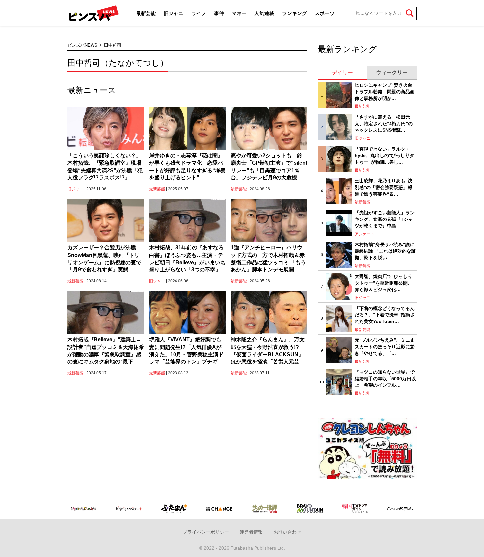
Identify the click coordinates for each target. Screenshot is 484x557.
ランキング (294, 13)
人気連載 (264, 13)
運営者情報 (251, 532)
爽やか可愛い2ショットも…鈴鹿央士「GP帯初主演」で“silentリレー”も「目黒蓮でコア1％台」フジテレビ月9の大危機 (269, 166)
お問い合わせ (287, 532)
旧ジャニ (173, 13)
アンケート (364, 234)
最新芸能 (146, 13)
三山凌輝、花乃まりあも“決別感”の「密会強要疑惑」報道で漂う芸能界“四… (383, 187)
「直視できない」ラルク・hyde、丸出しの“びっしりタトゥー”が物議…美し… (384, 155)
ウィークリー (392, 72)
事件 (219, 13)
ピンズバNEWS (82, 45)
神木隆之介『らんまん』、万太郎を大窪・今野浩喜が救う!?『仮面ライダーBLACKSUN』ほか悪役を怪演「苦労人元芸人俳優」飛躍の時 (268, 351)
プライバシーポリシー (206, 532)
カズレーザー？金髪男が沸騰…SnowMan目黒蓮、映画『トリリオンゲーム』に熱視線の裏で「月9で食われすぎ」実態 (104, 258)
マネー (239, 13)
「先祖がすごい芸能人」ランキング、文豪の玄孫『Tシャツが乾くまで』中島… (385, 219)
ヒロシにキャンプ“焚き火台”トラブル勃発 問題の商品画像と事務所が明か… (385, 91)
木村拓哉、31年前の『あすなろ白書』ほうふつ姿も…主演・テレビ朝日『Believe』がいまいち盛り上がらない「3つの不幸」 (187, 258)
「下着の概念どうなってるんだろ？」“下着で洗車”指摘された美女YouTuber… (385, 315)
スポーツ (325, 13)
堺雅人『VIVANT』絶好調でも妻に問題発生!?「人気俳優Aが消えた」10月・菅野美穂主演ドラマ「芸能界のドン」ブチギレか (186, 351)
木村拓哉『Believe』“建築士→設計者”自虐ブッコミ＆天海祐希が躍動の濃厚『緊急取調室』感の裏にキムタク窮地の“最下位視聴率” (105, 351)
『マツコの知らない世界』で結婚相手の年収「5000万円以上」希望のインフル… (385, 378)
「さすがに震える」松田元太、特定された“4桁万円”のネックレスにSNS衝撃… (384, 123)
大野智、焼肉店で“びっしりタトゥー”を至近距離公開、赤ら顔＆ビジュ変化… (383, 283)
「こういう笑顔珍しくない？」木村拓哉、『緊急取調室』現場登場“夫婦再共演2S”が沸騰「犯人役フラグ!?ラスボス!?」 (105, 166)
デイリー (342, 72)
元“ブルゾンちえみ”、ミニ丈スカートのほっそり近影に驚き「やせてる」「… (385, 346)
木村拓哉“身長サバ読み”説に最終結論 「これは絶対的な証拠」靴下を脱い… (385, 251)
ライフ (198, 13)
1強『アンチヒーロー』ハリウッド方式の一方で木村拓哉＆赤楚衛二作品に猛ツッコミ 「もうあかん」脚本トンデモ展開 (268, 258)
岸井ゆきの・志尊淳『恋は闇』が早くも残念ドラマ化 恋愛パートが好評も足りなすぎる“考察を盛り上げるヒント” (187, 166)
